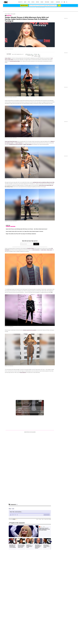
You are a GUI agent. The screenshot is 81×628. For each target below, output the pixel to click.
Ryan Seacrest (23, 372)
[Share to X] (32, 54)
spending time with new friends (15, 144)
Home (6, 13)
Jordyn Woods (8, 58)
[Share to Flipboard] (36, 54)
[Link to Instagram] (64, 2)
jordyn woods (13, 13)
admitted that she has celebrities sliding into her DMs (43, 182)
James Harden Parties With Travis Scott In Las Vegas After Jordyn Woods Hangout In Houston (24, 231)
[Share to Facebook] (29, 54)
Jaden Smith (10, 59)
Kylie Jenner (14, 141)
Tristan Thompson (18, 142)
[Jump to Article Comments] (26, 54)
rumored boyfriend (13, 61)
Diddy (18, 61)
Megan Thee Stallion (28, 144)
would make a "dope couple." (46, 249)
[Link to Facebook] (62, 2)
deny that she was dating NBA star (46, 185)
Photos (9, 13)
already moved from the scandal (29, 330)
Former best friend (8, 141)
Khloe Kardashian (35, 249)
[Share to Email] (39, 54)
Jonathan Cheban (30, 248)
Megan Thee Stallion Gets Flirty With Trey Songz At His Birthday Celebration (21, 233)
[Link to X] (66, 2)
